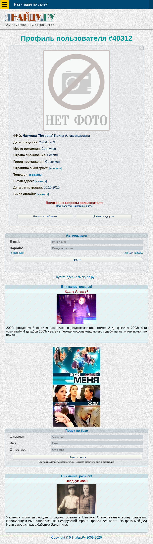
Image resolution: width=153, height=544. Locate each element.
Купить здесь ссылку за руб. (76, 277)
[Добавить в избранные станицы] (141, 47)
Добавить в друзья (103, 216)
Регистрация (17, 252)
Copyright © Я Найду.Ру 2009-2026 (76, 537)
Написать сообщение (45, 216)
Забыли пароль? (133, 252)
